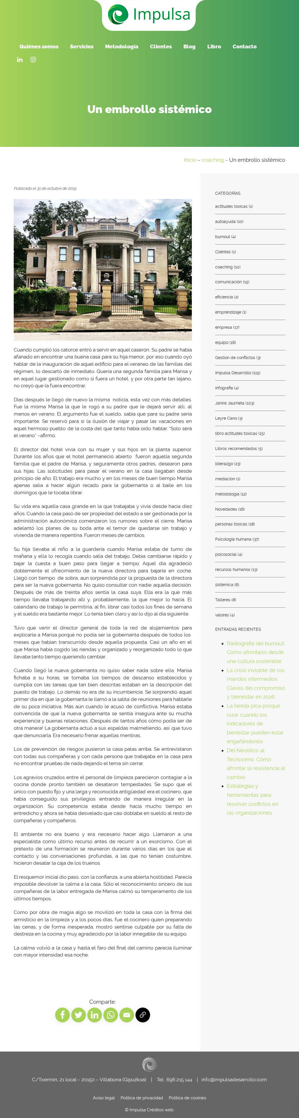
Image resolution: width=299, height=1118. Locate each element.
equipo (221, 342)
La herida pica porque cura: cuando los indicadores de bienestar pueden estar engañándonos (255, 723)
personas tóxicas (231, 524)
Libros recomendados (236, 448)
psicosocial (226, 554)
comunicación (228, 282)
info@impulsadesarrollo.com (234, 1079)
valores (222, 615)
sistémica (224, 584)
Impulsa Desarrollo (233, 372)
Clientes (223, 251)
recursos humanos (232, 569)
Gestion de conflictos (235, 357)
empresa (223, 327)
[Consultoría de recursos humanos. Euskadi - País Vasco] (149, 14)
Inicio (190, 160)
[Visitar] (20, 58)
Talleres (222, 599)
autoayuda (225, 221)
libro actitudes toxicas (236, 433)
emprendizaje (228, 312)
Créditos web (160, 1109)
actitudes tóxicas (231, 206)
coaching (213, 160)
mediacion (225, 478)
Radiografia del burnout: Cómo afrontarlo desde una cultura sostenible (256, 652)
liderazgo (224, 463)
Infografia (224, 388)
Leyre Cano (226, 418)
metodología (227, 493)
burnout (222, 236)
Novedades (226, 509)
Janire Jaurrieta (229, 403)
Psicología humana (233, 539)
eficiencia (224, 297)
